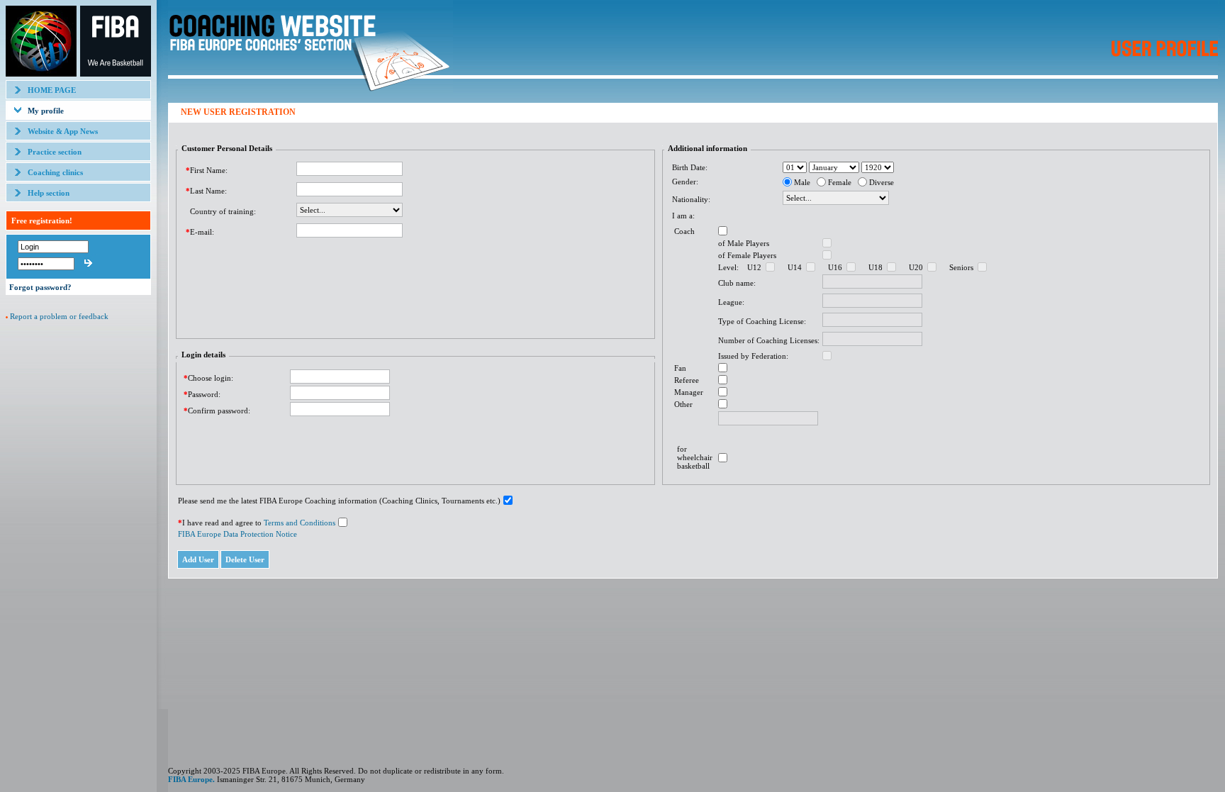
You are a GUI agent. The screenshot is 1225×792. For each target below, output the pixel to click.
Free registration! (41, 220)
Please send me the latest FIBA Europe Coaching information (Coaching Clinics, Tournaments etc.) (339, 500)
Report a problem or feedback (59, 316)
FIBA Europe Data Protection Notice (237, 534)
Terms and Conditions (299, 522)
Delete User (244, 559)
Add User (198, 559)
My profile (46, 110)
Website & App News (63, 131)
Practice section (55, 151)
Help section (48, 193)
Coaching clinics (55, 172)
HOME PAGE (52, 90)
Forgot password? (40, 287)
